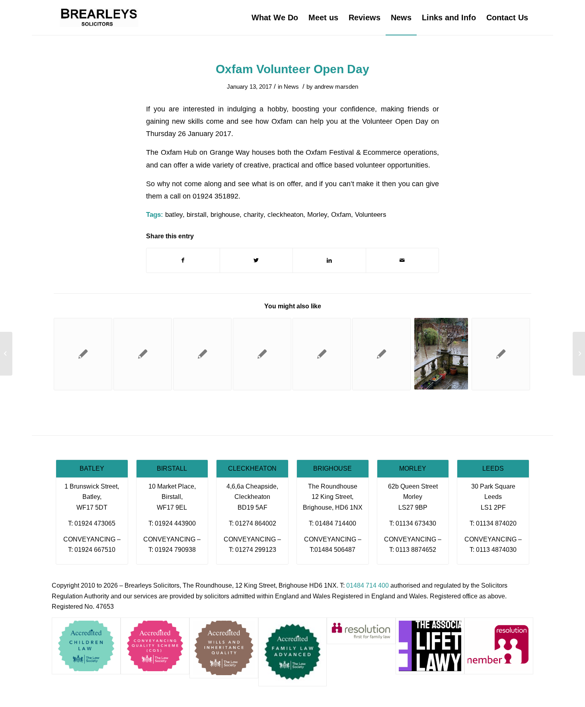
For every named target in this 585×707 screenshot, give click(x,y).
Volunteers (370, 214)
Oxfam (341, 214)
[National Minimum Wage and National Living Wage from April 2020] (321, 354)
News (291, 87)
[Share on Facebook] (183, 260)
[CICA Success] (202, 354)
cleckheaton (285, 214)
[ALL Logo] (430, 645)
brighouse (225, 214)
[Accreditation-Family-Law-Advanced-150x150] (292, 651)
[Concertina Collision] (501, 354)
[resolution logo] (361, 630)
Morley (317, 214)
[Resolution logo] (498, 645)
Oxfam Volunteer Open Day (292, 69)
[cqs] (155, 645)
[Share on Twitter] (256, 260)
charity (253, 214)
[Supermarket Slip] (142, 354)
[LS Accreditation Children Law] (86, 645)
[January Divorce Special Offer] (381, 354)
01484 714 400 (367, 585)
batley (174, 214)
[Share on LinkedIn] (329, 260)
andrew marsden (336, 87)
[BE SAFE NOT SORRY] (441, 354)
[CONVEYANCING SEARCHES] (262, 354)
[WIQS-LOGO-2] (223, 647)
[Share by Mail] (402, 260)
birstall (197, 214)
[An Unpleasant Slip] (6, 354)
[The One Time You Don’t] (83, 354)
